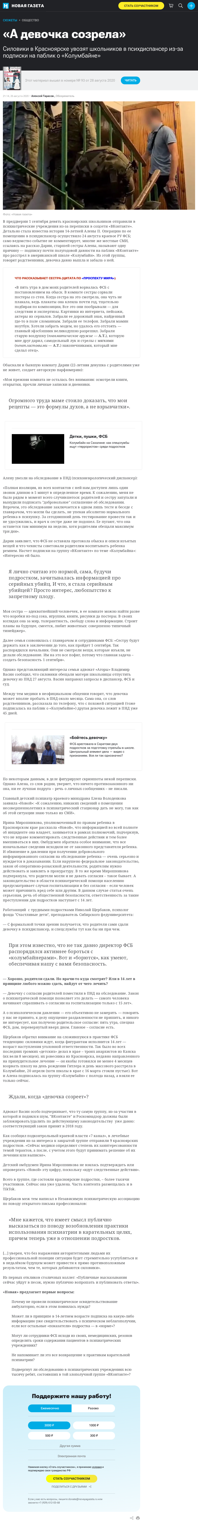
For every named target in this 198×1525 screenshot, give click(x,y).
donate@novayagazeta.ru (82, 1499)
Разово (93, 1408)
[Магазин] (171, 6)
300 (92, 1435)
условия (97, 1467)
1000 (92, 1425)
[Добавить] (191, 6)
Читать (131, 80)
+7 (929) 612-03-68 (49, 1502)
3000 (47, 1425)
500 (47, 1435)
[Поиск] (180, 6)
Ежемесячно (50, 1408)
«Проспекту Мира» (98, 278)
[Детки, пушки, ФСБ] (73, 445)
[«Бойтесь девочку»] (73, 746)
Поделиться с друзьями (69, 1486)
